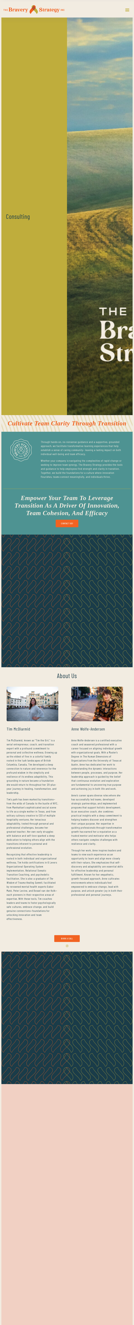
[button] (127, 10)
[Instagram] (67, 946)
